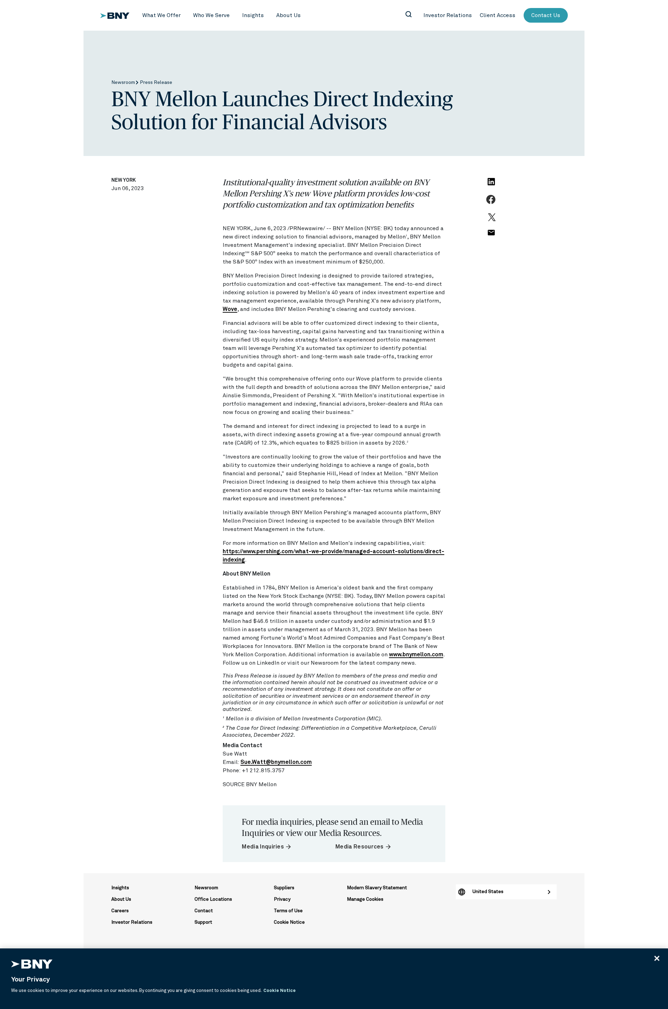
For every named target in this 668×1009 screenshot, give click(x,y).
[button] (161, 15)
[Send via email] (491, 236)
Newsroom (123, 82)
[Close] (657, 958)
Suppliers (284, 887)
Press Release (156, 82)
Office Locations (213, 899)
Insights (120, 887)
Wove (230, 309)
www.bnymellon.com (416, 654)
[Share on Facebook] (491, 203)
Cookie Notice (289, 922)
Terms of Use (288, 910)
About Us (121, 899)
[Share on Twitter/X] (491, 220)
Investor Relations (131, 922)
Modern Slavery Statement (377, 887)
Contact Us (545, 15)
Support (203, 922)
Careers (120, 910)
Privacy (282, 899)
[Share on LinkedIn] (492, 186)
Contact (203, 910)
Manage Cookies (365, 899)
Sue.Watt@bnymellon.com (276, 762)
